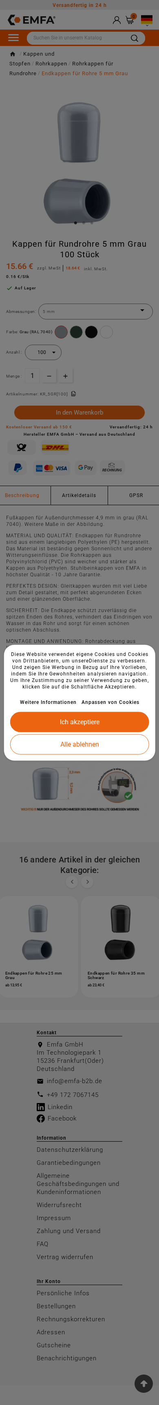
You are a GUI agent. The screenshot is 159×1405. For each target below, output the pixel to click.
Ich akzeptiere (79, 721)
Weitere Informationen (48, 702)
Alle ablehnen (79, 744)
